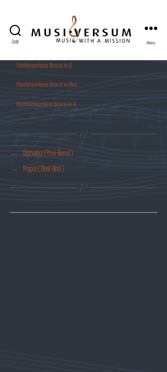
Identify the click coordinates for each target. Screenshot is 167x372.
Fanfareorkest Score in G (44, 65)
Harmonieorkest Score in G (46, 104)
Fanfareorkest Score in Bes (47, 84)
